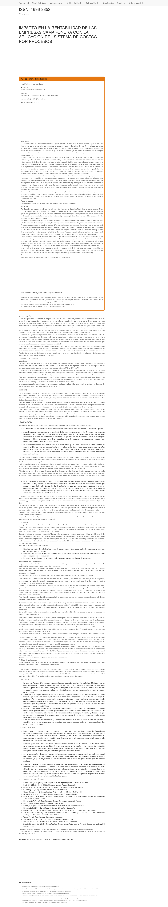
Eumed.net (24, 2)
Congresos (121, 3)
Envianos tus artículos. (137, 3)
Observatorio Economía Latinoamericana (47, 3)
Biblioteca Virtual (92, 3)
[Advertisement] (62, 60)
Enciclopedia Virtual (74, 3)
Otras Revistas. (108, 3)
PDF (37, 102)
